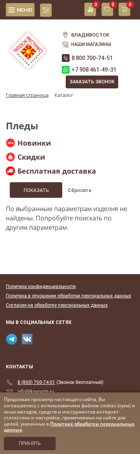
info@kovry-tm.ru (36, 391)
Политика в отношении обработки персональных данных (68, 296)
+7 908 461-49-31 (94, 70)
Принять (30, 443)
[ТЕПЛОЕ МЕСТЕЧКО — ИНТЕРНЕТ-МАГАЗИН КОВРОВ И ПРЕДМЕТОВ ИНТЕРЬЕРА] (28, 46)
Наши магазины (91, 44)
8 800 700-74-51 (92, 58)
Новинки (34, 143)
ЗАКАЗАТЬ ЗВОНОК (92, 81)
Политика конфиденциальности (41, 286)
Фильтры (46, 10)
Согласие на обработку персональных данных (57, 305)
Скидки (31, 157)
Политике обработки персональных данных (69, 427)
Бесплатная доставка (57, 171)
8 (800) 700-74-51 (36, 382)
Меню (24, 10)
